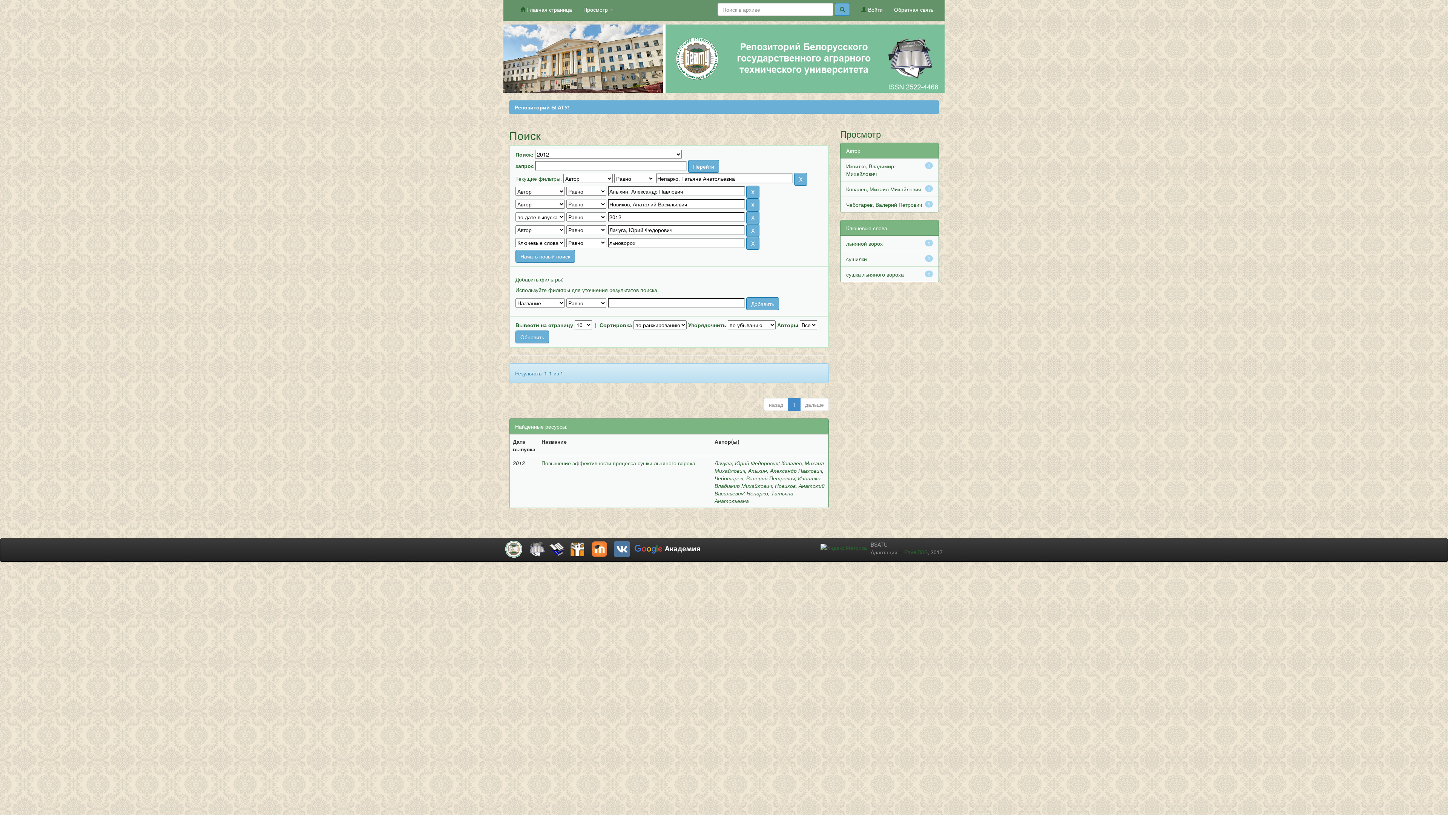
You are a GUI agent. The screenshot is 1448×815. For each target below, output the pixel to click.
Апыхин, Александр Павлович (785, 470)
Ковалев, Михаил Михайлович (883, 189)
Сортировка (616, 325)
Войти (875, 9)
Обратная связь (913, 9)
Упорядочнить (707, 325)
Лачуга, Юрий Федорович (746, 463)
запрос (524, 165)
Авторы (787, 325)
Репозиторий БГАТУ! (542, 107)
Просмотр (596, 9)
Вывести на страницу (544, 325)
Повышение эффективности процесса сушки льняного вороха (618, 463)
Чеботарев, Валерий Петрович (755, 478)
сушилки (856, 259)
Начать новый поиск (545, 256)
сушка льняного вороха (875, 274)
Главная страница (549, 9)
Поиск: (524, 154)
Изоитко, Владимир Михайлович (768, 481)
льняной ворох (864, 243)
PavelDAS (916, 552)
